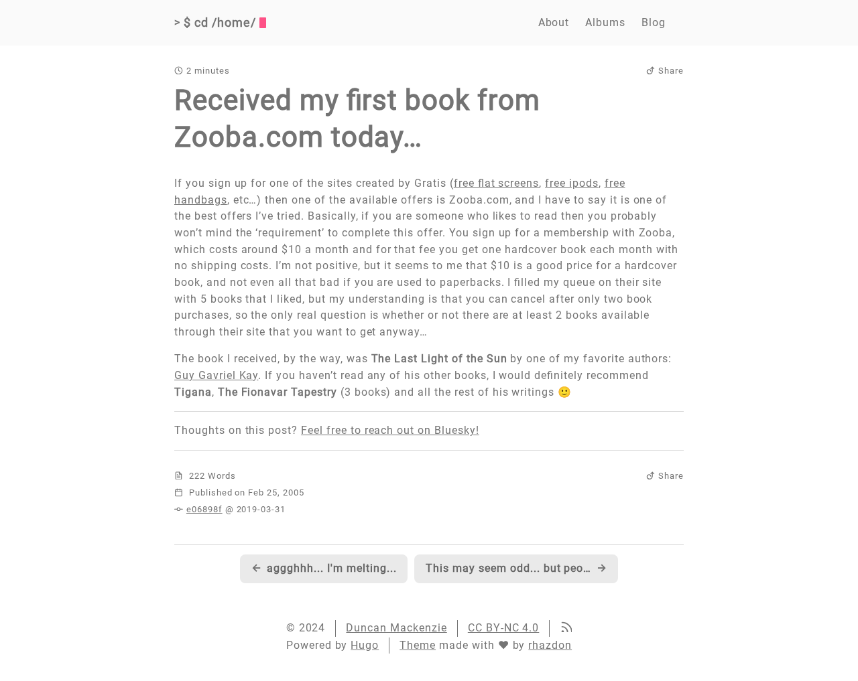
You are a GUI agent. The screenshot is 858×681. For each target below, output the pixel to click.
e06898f (204, 509)
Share (671, 71)
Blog (653, 22)
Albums (605, 22)
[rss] (566, 628)
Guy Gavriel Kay (216, 375)
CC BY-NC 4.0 (504, 627)
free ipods (572, 183)
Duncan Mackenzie (396, 627)
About (554, 22)
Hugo (365, 645)
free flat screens (496, 183)
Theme (418, 645)
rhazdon (550, 645)
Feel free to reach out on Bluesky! (390, 430)
